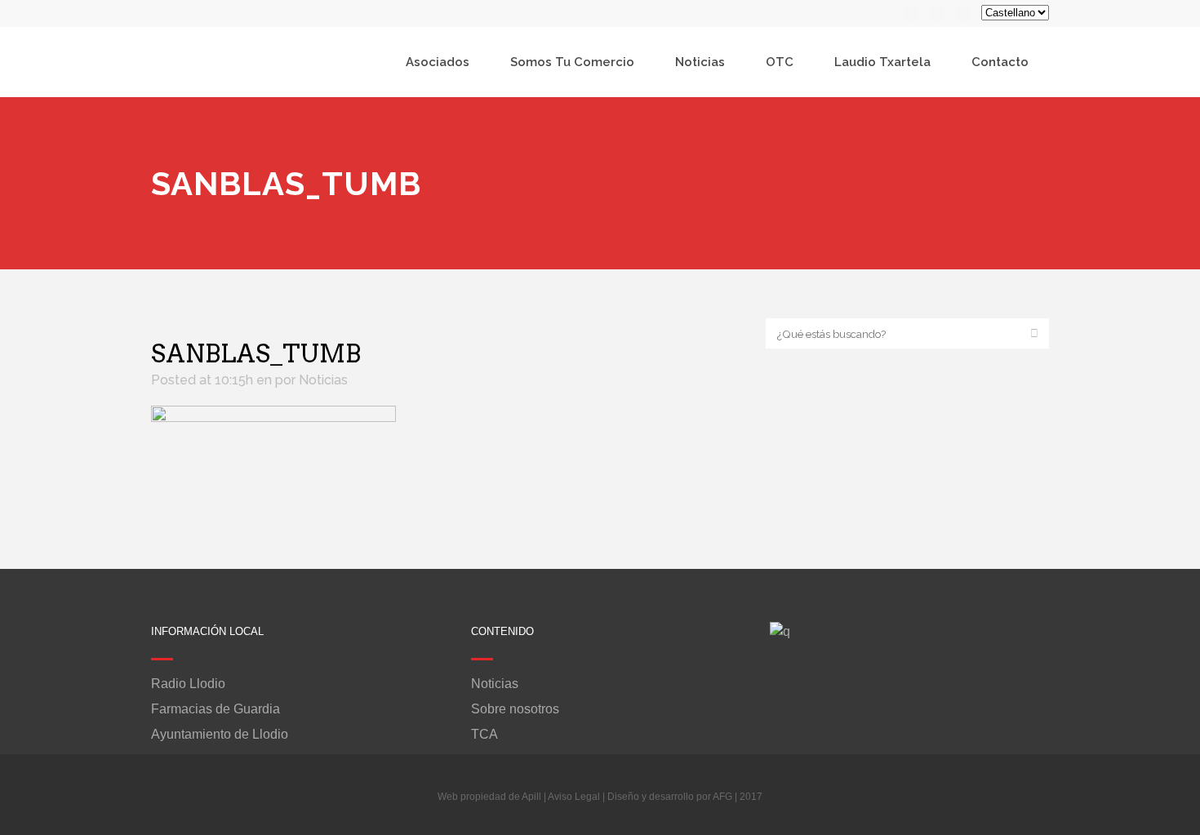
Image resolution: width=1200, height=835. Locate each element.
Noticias (323, 380)
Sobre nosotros (515, 709)
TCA (484, 734)
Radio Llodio (188, 684)
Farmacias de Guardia (215, 709)
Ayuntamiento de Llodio (219, 734)
